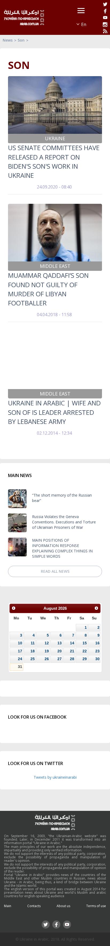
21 (72, 651)
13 (59, 643)
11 (33, 643)
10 (20, 643)
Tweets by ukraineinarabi (55, 777)
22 (84, 651)
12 (47, 643)
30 (97, 659)
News (8, 40)
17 (20, 651)
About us (63, 906)
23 (97, 651)
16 (97, 643)
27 (59, 659)
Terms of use (96, 906)
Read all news (55, 571)
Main (7, 906)
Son (21, 40)
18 (32, 651)
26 (47, 659)
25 (32, 659)
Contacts (34, 906)
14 (72, 643)
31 (20, 666)
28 (72, 659)
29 (84, 659)
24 (20, 659)
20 (59, 651)
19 (47, 651)
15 (84, 643)
